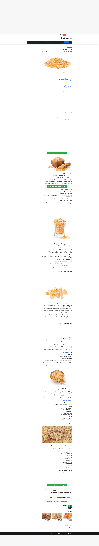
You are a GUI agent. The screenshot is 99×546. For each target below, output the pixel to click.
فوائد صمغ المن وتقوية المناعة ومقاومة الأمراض (65, 79)
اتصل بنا (43, 41)
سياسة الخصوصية (34, 41)
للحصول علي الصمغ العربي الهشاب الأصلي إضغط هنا (57, 186)
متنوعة (51, 41)
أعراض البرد (48, 339)
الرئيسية (71, 41)
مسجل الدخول (67, 529)
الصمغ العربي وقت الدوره (68, 525)
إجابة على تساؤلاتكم (47, 41)
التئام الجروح (69, 80)
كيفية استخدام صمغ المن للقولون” (66, 91)
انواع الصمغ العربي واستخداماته (59, 34)
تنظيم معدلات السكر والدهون (48, 490)
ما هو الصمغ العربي (61, 41)
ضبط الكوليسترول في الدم (67, 86)
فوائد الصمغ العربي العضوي (66, 352)
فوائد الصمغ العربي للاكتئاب (66, 400)
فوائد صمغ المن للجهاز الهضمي (67, 87)
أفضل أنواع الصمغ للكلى (69, 519)
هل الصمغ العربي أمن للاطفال (48, 519)
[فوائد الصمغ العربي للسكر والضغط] (57, 516)
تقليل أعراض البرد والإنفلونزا (67, 85)
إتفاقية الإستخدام (39, 41)
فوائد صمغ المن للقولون (68, 88)
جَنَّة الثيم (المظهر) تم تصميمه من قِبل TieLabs (56, 533)
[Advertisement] (76, 5)
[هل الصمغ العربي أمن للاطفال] (46, 516)
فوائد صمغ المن (69, 74)
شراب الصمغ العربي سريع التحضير (65, 189)
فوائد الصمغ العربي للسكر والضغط (58, 519)
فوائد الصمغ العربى (66, 41)
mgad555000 (69, 51)
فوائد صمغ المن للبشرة (68, 75)
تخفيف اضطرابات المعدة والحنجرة (66, 81)
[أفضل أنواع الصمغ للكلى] (67, 516)
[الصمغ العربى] (66, 38)
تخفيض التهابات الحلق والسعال (67, 78)
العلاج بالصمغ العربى (55, 41)
